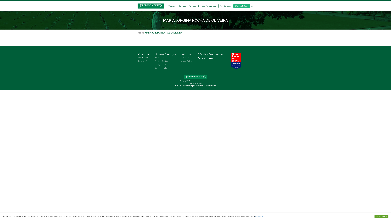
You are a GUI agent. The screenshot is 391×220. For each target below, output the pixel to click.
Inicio (140, 33)
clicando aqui (259, 216)
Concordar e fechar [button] (381, 216)
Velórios (192, 6)
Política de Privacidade (195, 83)
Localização (143, 61)
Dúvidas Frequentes (207, 6)
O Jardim (172, 6)
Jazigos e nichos (161, 68)
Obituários (185, 57)
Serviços (182, 6)
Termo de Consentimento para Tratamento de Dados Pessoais (195, 86)
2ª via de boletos (241, 6)
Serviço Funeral (161, 65)
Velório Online (186, 61)
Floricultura (159, 57)
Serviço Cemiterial (162, 61)
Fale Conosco (225, 6)
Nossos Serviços (165, 54)
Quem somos (143, 57)
